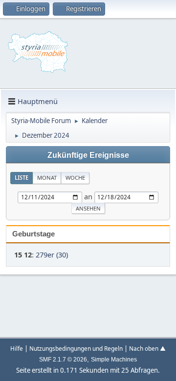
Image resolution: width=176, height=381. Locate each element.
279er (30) (52, 254)
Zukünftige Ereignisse (88, 154)
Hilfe (16, 348)
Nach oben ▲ (147, 348)
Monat (47, 177)
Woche (75, 177)
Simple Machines (114, 359)
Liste (21, 177)
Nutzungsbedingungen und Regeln (76, 348)
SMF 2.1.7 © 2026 (63, 359)
